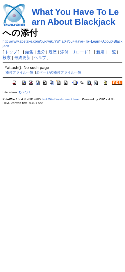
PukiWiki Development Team (61, 99)
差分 (41, 52)
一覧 (112, 52)
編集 (29, 52)
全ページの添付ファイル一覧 (58, 72)
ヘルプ (40, 57)
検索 (7, 57)
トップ (11, 52)
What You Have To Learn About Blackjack (75, 17)
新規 (100, 52)
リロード (80, 52)
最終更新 (22, 57)
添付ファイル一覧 (19, 72)
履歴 (53, 52)
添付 (64, 52)
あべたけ (24, 92)
